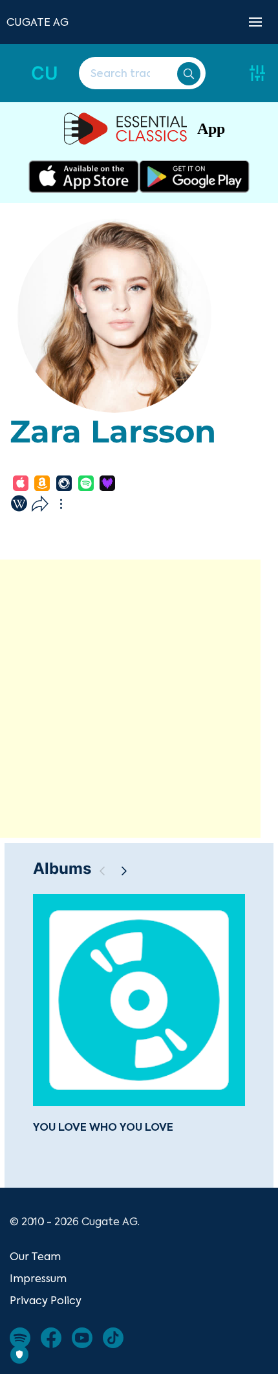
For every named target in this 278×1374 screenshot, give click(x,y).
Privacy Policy (45, 1300)
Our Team (35, 1256)
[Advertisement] (139, 699)
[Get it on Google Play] (194, 176)
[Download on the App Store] (83, 176)
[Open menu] (255, 22)
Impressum (38, 1278)
